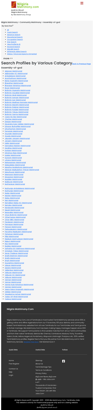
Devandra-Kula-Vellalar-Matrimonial (19, 124)
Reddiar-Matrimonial (13, 246)
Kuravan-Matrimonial (13, 158)
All (8, 30)
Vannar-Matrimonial (13, 282)
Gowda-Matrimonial (13, 136)
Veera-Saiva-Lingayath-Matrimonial (19, 289)
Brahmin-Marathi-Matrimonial (17, 105)
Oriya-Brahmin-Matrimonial (16, 215)
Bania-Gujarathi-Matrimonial (16, 81)
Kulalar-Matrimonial (13, 155)
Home (11, 360)
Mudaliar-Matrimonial (13, 179)
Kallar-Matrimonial (12, 143)
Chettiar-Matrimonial (13, 119)
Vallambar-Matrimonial (14, 270)
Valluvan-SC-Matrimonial (15, 275)
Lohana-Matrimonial (13, 160)
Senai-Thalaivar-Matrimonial (16, 253)
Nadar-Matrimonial (12, 193)
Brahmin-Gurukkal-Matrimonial (17, 93)
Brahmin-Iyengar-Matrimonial (17, 97)
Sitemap (39, 360)
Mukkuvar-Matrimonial (14, 182)
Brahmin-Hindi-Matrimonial (16, 95)
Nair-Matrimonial (11, 200)
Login (11, 375)
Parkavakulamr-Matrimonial (16, 229)
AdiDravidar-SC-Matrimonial (16, 73)
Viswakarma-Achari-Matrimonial (18, 294)
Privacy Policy (41, 373)
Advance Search (13, 35)
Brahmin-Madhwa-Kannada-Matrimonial (21, 102)
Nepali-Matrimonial (12, 210)
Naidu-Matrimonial (12, 198)
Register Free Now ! (31, 342)
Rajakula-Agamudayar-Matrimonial (19, 239)
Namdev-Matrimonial (13, 205)
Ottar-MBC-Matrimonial (14, 220)
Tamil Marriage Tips (43, 367)
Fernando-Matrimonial (14, 131)
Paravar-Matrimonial (13, 227)
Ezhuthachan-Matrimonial (15, 129)
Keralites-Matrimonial (13, 148)
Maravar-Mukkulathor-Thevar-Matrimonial (22, 170)
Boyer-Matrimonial (12, 88)
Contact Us (13, 369)
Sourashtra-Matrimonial (14, 263)
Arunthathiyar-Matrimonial (15, 78)
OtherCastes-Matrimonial (15, 217)
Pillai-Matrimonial (12, 236)
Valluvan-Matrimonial (13, 272)
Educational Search (15, 37)
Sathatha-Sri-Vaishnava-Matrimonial (20, 248)
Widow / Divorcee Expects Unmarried (22, 54)
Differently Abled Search (17, 51)
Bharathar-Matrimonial (14, 83)
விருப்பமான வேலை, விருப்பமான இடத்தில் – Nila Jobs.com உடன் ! (46, 379)
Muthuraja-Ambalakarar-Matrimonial (20, 188)
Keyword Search (13, 47)
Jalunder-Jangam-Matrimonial (17, 138)
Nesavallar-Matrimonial (14, 212)
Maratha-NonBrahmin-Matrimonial (19, 167)
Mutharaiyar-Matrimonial (15, 184)
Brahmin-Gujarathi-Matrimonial (17, 90)
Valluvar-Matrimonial (13, 277)
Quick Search (12, 32)
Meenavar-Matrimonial (14, 174)
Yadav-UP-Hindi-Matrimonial (16, 296)
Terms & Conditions (44, 370)
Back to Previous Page (81, 64)
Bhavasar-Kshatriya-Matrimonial (18, 85)
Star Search (11, 42)
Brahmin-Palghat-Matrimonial (17, 107)
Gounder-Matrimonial (13, 134)
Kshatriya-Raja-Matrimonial (16, 153)
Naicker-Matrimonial (13, 195)
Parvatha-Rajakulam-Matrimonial (18, 232)
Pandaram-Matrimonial (14, 222)
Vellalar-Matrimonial (13, 292)
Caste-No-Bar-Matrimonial (15, 117)
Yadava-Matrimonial (13, 299)
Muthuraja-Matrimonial (14, 191)
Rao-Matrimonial (11, 244)
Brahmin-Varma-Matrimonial (16, 114)
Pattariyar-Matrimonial (14, 234)
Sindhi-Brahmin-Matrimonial (16, 256)
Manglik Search (13, 49)
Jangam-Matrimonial (13, 141)
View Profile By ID (13, 44)
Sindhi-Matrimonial (12, 258)
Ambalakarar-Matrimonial (15, 76)
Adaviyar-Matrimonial (13, 71)
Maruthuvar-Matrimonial (15, 172)
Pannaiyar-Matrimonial (14, 224)
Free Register (14, 364)
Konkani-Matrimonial (13, 150)
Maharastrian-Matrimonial (15, 162)
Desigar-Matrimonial (13, 121)
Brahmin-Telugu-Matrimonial (16, 112)
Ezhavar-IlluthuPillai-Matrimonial (17, 126)
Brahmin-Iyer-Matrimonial (15, 100)
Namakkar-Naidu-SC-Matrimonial (18, 203)
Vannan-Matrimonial (13, 280)
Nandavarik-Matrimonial (14, 207)
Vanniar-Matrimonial (13, 287)
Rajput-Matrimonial (12, 241)
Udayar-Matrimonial (13, 265)
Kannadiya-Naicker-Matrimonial (17, 146)
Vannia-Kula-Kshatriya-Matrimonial (19, 284)
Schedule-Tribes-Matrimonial (16, 251)
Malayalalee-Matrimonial (15, 165)
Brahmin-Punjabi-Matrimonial (17, 109)
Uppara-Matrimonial (13, 268)
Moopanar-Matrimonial (14, 177)
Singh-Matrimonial (12, 260)
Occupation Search (15, 39)
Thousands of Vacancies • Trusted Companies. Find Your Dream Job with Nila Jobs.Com (46, 389)
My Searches (7, 26)
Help (10, 372)
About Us (39, 364)
